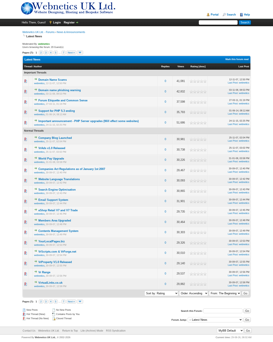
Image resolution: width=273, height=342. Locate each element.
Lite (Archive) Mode (92, 330)
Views (180, 66)
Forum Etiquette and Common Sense (62, 100)
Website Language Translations (59, 179)
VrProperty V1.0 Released (55, 262)
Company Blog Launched (55, 137)
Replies (165, 66)
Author (38, 66)
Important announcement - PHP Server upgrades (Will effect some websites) (88, 121)
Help (247, 14)
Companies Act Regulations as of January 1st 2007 (71, 169)
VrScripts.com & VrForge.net (57, 251)
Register (69, 22)
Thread (28, 66)
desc (202, 66)
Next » (71, 52)
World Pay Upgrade (51, 158)
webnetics (39, 83)
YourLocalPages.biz (51, 241)
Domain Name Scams (52, 79)
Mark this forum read (237, 59)
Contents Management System (58, 231)
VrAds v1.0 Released (51, 148)
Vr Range (44, 272)
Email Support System (53, 199)
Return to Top (70, 330)
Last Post (243, 66)
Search (231, 14)
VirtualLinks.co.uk (50, 282)
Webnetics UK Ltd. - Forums (38, 32)
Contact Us (29, 330)
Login (57, 22)
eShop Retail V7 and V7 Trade (58, 210)
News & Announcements (71, 32)
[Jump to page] (80, 52)
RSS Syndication (116, 330)
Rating (194, 66)
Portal (215, 14)
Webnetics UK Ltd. (49, 330)
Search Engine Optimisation (57, 189)
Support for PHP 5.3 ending (56, 110)
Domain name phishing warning (59, 90)
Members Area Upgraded (54, 220)
